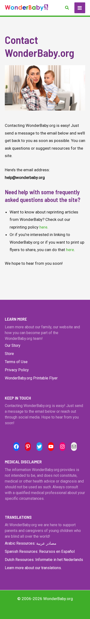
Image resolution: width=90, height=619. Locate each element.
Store (9, 353)
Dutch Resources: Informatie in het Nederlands (44, 559)
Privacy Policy (17, 370)
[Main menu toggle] (79, 7)
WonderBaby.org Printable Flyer (31, 378)
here (43, 227)
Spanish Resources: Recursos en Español (40, 551)
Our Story (12, 345)
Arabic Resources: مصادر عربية (30, 543)
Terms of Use (16, 362)
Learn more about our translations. (33, 568)
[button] (67, 8)
